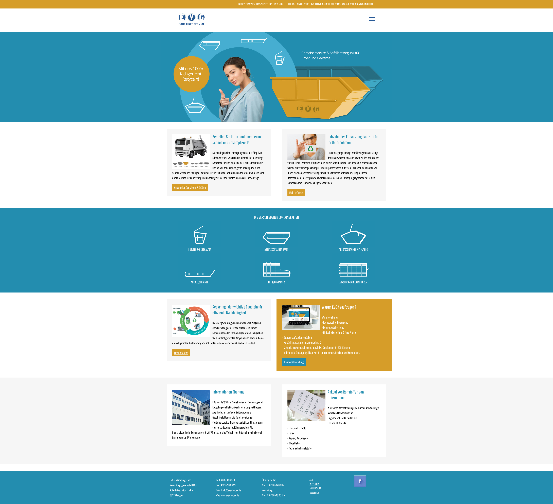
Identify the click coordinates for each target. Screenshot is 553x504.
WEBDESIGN (314, 492)
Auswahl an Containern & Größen (190, 187)
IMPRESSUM (314, 484)
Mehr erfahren (296, 192)
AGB (311, 479)
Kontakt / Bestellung (294, 362)
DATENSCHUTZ (315, 488)
